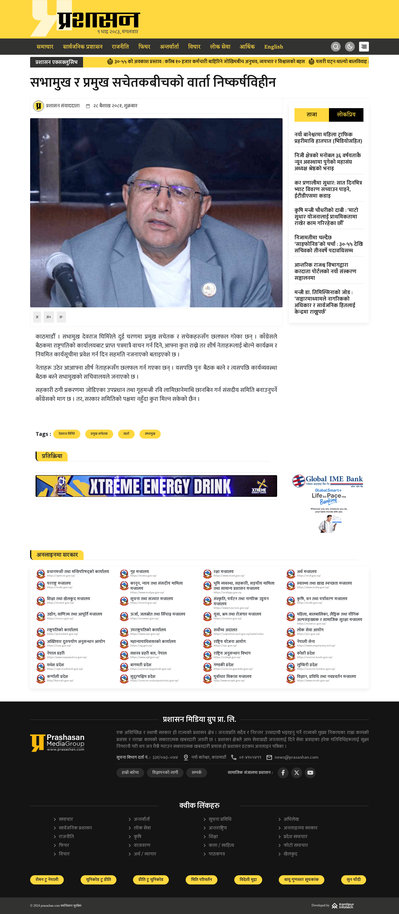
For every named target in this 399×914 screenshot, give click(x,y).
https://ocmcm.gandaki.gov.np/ (233, 669)
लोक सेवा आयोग (310, 630)
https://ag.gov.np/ (141, 645)
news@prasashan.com (296, 757)
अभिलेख (288, 819)
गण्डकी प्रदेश (224, 665)
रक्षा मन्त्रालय (224, 571)
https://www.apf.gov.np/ (144, 657)
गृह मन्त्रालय (139, 571)
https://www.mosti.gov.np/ (313, 680)
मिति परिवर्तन (201, 879)
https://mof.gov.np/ (309, 576)
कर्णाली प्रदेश (57, 676)
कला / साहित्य (218, 845)
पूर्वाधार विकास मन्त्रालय (233, 676)
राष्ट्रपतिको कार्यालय (62, 630)
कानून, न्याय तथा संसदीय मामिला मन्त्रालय (156, 586)
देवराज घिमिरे (67, 434)
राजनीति (120, 47)
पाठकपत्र (214, 854)
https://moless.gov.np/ (228, 618)
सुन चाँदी (354, 879)
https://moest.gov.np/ (60, 603)
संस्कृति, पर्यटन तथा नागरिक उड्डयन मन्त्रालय (241, 601)
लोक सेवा (220, 47)
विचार (194, 47)
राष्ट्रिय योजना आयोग (230, 641)
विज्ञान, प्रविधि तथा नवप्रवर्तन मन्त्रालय (326, 676)
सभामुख (150, 434)
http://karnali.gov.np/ (60, 680)
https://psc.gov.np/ (308, 634)
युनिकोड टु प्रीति (98, 879)
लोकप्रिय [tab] (346, 115)
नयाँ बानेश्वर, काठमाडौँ (208, 757)
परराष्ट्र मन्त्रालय (59, 583)
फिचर (144, 47)
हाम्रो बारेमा (130, 772)
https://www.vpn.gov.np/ (145, 634)
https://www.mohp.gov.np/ (313, 587)
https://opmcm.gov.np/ (61, 576)
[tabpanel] (328, 224)
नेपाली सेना (306, 641)
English (273, 47)
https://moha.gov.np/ (143, 576)
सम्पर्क (197, 772)
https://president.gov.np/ (62, 634)
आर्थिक (247, 47)
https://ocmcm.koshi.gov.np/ (314, 657)
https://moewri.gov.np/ (144, 618)
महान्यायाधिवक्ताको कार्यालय (153, 641)
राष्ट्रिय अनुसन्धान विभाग (232, 653)
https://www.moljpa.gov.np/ (147, 592)
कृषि (134, 837)
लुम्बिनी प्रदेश (307, 665)
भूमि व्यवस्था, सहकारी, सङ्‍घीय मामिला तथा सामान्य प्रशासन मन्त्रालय (244, 586)
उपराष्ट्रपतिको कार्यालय (148, 630)
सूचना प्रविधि (217, 819)
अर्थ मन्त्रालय (307, 571)
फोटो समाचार (293, 845)
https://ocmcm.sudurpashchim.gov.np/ (154, 680)
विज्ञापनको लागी (165, 772)
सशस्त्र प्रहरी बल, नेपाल (148, 653)
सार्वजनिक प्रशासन (83, 47)
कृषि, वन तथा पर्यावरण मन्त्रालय (322, 599)
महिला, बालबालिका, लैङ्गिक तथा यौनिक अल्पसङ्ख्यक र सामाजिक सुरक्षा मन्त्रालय (329, 617)
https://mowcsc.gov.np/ (311, 624)
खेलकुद (287, 854)
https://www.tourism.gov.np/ (231, 608)
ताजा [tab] (312, 115)
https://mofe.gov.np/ (309, 603)
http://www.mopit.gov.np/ (229, 680)
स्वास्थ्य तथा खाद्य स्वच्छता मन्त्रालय (324, 583)
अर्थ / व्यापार (142, 854)
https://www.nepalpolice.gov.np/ (67, 657)
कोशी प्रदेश (306, 653)
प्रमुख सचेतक (99, 434)
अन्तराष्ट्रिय (215, 828)
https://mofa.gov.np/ (59, 587)
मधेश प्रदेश (55, 665)
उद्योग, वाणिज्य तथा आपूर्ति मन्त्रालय (74, 614)
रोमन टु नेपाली (47, 879)
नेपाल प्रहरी (56, 653)
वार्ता (126, 434)
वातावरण (139, 845)
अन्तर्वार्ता (169, 47)
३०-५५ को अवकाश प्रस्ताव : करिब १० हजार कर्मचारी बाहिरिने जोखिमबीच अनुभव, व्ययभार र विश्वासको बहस (176, 62)
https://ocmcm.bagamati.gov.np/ (150, 669)
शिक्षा (210, 837)
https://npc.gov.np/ (225, 645)
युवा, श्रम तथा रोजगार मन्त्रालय (237, 614)
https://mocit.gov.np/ (143, 603)
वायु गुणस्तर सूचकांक (301, 879)
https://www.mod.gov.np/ (229, 576)
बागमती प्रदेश (140, 665)
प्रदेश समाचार (293, 837)
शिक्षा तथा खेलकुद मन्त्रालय (68, 599)
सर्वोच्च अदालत (225, 630)
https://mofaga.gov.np (227, 592)
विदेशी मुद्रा (248, 879)
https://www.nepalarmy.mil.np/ (316, 645)
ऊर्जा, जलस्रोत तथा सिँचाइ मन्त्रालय (157, 614)
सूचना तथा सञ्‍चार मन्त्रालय (151, 599)
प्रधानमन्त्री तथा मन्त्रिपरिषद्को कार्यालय (78, 571)
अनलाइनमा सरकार (298, 828)
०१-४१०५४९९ (250, 757)
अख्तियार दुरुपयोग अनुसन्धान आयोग (76, 641)
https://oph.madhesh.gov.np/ (65, 669)
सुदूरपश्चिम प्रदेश (143, 676)
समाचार (45, 47)
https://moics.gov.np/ (60, 618)
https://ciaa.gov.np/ (59, 645)
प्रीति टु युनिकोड (150, 879)
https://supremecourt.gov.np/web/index (239, 634)
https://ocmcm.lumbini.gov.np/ (316, 669)
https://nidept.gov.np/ (227, 657)
